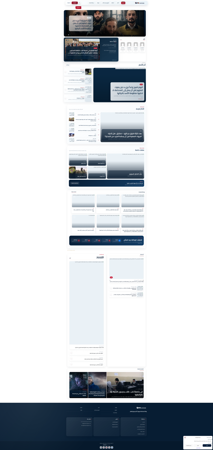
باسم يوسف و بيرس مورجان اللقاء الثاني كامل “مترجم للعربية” (109, 230)
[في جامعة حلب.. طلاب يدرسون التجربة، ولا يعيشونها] (125, 385)
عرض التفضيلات (188, 445)
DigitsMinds (104, 444)
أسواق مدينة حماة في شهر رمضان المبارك (96, 353)
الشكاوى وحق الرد (115, 426)
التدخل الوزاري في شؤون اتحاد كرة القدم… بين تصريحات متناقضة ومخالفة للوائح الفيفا (124, 288)
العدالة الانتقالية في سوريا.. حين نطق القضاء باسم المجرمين (87, 130)
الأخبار (118, 3)
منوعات (98, 3)
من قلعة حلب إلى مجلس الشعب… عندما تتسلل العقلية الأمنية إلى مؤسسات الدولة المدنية (86, 141)
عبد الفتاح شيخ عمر (142, 47)
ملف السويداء (102, 176)
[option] (106, 385)
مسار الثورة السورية (101, 163)
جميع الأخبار (67, 65)
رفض (198, 445)
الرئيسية (123, 3)
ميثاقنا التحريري (142, 424)
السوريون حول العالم (106, 3)
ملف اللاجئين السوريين (135, 174)
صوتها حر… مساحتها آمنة (92, 135)
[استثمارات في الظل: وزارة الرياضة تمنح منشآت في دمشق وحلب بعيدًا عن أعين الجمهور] (140, 294)
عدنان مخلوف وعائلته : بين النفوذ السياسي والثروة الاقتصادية (87, 115)
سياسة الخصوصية (115, 424)
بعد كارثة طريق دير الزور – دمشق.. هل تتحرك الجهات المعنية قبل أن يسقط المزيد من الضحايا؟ (123, 135)
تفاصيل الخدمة (198, 448)
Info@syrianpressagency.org (86, 423)
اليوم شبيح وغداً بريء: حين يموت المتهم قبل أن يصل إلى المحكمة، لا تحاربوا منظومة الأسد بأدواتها (127, 90)
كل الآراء (121, 39)
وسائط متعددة (91, 3)
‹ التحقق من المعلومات (141, 434)
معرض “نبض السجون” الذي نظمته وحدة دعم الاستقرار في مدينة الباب (84, 210)
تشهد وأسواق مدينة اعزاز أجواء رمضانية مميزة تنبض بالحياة (93, 359)
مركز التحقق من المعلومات (74, 183)
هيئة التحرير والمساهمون (141, 426)
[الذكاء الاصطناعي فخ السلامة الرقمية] (78, 385)
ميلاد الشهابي (141, 280)
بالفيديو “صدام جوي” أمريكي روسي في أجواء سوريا (86, 230)
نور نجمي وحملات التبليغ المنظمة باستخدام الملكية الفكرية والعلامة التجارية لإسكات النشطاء (97, 393)
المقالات (112, 3)
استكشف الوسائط (73, 191)
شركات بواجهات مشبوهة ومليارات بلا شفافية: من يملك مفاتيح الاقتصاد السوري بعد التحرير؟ (89, 347)
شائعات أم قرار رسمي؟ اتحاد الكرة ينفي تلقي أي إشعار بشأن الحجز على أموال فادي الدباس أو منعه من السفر (127, 281)
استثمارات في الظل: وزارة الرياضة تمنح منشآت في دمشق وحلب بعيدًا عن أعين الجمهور (125, 295)
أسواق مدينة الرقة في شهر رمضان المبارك (96, 365)
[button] (185, 437)
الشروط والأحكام (115, 422)
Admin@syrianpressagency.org (86, 425)
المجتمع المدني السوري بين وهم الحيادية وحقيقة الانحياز (136, 50)
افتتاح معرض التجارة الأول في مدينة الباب (112, 210)
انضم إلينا (74, 2)
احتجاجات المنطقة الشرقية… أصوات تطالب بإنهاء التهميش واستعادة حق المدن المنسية (86, 120)
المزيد (70, 258)
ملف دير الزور (83, 163)
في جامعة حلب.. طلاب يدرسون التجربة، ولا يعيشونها (126, 393)
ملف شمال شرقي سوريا (81, 176)
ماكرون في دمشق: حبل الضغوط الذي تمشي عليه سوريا (122, 50)
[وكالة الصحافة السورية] (139, 3)
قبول (207, 445)
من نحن (143, 422)
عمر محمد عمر (122, 47)
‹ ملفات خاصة (143, 431)
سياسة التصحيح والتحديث (141, 429)
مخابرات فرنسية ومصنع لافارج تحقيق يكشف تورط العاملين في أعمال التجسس (83, 52)
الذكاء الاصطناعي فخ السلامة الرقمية (79, 394)
